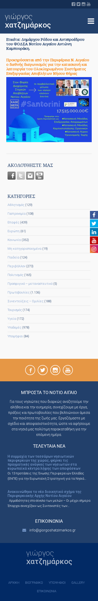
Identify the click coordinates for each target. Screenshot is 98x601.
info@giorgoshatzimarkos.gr (52, 530)
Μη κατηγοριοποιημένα (24, 248)
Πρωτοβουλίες (19, 292)
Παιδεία (13, 257)
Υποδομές (14, 327)
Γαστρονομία (17, 213)
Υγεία (12, 319)
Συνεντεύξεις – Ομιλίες (25, 301)
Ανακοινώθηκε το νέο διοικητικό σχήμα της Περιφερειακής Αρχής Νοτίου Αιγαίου (44, 494)
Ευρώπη (14, 231)
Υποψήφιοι (15, 336)
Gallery (78, 582)
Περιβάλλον (16, 266)
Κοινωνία (14, 240)
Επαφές (13, 222)
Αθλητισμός (16, 205)
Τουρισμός (15, 310)
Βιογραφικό (34, 582)
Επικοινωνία (46, 591)
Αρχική (13, 582)
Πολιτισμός (15, 275)
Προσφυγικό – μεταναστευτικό (30, 283)
